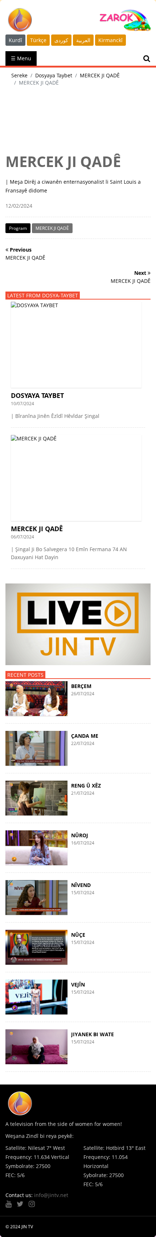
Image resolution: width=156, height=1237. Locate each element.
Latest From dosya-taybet (42, 295)
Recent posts (25, 674)
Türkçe (38, 40)
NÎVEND (81, 885)
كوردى (61, 40)
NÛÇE (78, 934)
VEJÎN (78, 984)
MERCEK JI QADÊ (100, 75)
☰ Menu (21, 58)
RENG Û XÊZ (86, 785)
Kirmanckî (110, 40)
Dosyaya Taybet (53, 75)
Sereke (19, 75)
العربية (83, 40)
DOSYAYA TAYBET (37, 395)
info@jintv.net (51, 1195)
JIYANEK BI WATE (92, 1034)
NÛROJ (79, 835)
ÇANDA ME (84, 735)
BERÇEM (81, 686)
